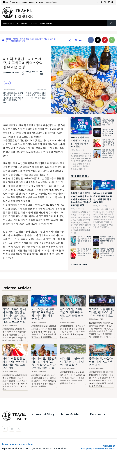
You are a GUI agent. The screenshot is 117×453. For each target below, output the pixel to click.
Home (8, 39)
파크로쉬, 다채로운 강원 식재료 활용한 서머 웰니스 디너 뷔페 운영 (36, 95)
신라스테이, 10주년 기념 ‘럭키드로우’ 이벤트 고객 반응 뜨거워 (108, 122)
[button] (111, 23)
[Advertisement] (72, 12)
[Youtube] (112, 2)
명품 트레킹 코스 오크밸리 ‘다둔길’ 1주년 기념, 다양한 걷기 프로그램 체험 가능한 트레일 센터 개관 (13, 97)
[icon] (3, 40)
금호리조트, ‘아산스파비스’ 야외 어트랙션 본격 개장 (101, 361)
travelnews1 (13, 73)
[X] (105, 2)
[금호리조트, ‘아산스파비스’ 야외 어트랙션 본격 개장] (102, 350)
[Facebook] (98, 2)
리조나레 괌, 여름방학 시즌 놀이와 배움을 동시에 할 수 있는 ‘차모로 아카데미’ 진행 (108, 153)
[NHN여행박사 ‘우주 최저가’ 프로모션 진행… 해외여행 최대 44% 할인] (81, 125)
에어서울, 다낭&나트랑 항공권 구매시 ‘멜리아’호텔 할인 (72, 361)
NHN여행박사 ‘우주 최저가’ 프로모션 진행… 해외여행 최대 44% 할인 (43, 314)
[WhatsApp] (112, 40)
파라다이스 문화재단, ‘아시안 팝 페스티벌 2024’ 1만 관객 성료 (108, 132)
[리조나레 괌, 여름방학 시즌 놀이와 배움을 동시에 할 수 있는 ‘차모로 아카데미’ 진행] (97, 153)
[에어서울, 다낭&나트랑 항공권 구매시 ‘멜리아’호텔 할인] (73, 350)
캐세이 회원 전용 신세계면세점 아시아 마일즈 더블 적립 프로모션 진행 (108, 143)
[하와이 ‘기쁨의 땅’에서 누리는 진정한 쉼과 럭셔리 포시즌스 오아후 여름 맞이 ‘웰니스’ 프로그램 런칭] (81, 185)
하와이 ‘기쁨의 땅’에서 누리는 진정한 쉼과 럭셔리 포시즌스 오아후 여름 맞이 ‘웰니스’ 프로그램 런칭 (81, 199)
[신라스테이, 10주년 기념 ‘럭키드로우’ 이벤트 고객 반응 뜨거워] (97, 121)
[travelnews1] (3, 73)
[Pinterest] (105, 40)
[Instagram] (101, 2)
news (15, 39)
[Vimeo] (109, 2)
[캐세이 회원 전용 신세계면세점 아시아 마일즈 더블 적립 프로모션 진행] (97, 143)
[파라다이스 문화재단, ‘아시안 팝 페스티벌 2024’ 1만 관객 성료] (97, 132)
